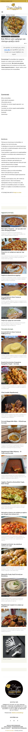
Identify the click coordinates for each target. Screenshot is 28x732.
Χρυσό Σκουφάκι (10, 730)
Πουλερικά (4, 383)
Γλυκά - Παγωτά (5, 318)
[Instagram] (14, 720)
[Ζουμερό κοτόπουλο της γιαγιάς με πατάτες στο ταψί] (14, 557)
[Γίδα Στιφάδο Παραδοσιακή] (14, 404)
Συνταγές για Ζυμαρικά (6, 249)
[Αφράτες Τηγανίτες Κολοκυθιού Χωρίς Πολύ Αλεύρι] (14, 495)
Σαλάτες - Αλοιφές (5, 294)
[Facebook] (10, 721)
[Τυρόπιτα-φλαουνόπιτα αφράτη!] (14, 267)
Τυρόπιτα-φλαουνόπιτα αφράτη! (10, 275)
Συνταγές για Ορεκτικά (6, 503)
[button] (2, 12)
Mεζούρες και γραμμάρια (19, 728)
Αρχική (3, 15)
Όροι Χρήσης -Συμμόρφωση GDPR (13, 726)
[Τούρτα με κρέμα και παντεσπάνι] (14, 313)
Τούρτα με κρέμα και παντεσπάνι (11, 320)
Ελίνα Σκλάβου (4, 412)
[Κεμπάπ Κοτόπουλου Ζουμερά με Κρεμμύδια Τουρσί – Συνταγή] (14, 375)
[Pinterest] (17, 721)
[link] (17, 192)
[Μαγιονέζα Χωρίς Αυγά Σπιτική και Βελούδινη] (14, 587)
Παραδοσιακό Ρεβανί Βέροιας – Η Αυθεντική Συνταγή (11, 452)
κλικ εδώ (7, 50)
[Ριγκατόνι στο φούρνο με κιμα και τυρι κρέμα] (14, 244)
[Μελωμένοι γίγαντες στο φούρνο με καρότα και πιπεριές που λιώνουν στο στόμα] (14, 525)
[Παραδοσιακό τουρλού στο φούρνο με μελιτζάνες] (14, 618)
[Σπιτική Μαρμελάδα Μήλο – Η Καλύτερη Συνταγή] (14, 434)
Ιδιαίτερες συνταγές (10, 15)
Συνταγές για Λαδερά (6, 226)
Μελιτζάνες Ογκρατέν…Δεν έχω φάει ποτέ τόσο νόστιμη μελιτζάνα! (13, 229)
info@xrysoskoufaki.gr (17, 712)
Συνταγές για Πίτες (5, 273)
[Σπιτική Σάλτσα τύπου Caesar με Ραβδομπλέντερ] (14, 289)
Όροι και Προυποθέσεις (13, 725)
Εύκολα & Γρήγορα (15, 36)
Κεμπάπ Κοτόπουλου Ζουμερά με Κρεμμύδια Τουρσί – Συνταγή (11, 363)
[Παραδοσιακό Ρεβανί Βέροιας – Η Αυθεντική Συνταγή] (14, 464)
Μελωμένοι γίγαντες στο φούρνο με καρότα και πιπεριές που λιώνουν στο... (14, 513)
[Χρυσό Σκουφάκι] (14, 6)
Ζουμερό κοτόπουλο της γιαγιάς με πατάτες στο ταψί (11, 545)
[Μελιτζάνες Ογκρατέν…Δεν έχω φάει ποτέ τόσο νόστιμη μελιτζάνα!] (14, 221)
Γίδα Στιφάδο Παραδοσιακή (9, 392)
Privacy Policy (5, 728)
